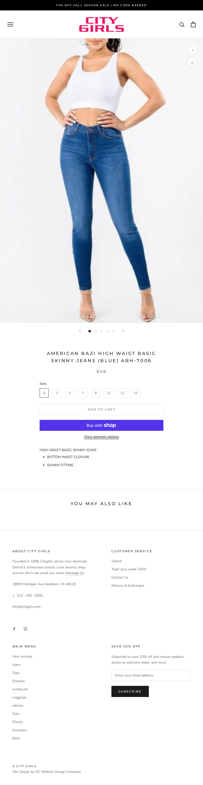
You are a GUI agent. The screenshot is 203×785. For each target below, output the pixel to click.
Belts (16, 738)
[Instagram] (25, 629)
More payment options (101, 436)
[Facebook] (14, 629)
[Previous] (80, 331)
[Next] (123, 331)
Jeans (16, 664)
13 (122, 393)
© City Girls (24, 766)
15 (135, 393)
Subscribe (130, 691)
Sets (15, 713)
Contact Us (119, 577)
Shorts (17, 722)
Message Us (74, 573)
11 (109, 393)
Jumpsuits (20, 689)
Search (116, 561)
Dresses (18, 681)
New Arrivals (22, 656)
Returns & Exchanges (127, 585)
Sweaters (19, 730)
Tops (16, 672)
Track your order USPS (129, 569)
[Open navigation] (10, 24)
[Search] (182, 24)
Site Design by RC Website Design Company (46, 771)
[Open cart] (193, 24)
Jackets (17, 705)
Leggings (19, 697)
